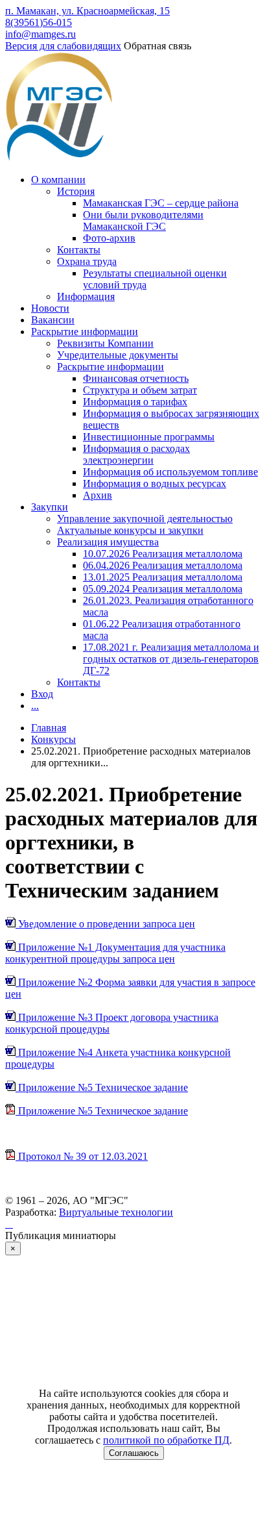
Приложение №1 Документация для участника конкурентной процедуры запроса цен (115, 953)
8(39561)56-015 (38, 22)
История (76, 191)
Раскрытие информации (84, 331)
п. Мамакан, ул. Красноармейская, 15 (87, 10)
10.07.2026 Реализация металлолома (162, 553)
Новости (50, 308)
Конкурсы (53, 739)
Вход (42, 693)
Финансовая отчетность (136, 378)
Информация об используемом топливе (170, 471)
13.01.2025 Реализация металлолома (162, 577)
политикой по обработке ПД (166, 1440)
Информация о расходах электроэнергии (136, 454)
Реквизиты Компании (105, 343)
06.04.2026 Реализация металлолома (162, 565)
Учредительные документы (117, 354)
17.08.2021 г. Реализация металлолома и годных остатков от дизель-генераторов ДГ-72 (171, 659)
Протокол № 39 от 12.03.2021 (82, 1156)
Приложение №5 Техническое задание (102, 1087)
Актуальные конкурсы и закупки (130, 530)
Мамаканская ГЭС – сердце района (160, 202)
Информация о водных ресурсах (154, 483)
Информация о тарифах (135, 401)
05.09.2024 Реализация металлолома (162, 588)
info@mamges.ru (40, 34)
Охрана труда (87, 261)
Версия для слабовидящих (63, 45)
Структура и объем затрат (140, 389)
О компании (58, 179)
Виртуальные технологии (116, 1212)
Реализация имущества (108, 541)
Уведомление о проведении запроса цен (105, 923)
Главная (48, 727)
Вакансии (53, 319)
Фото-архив (109, 238)
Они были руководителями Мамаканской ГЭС (143, 220)
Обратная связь (157, 45)
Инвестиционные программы (149, 436)
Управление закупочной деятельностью (145, 518)
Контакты (78, 249)
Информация (86, 296)
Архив (97, 495)
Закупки (49, 506)
